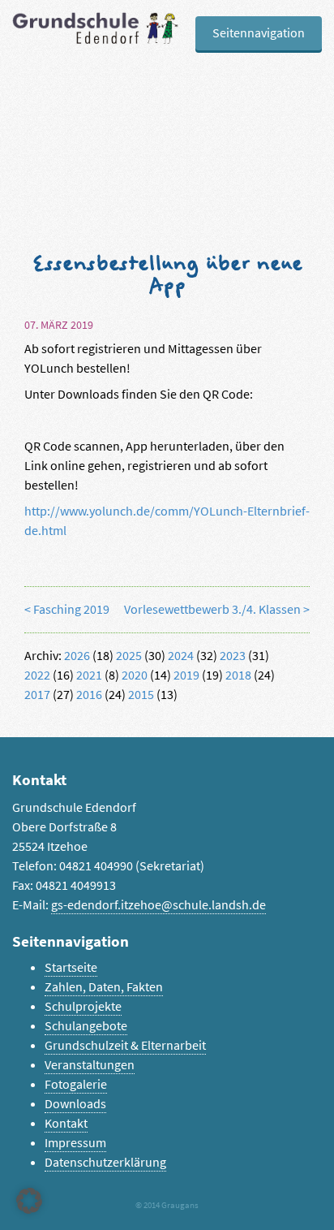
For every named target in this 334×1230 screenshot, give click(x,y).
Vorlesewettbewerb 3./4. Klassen (212, 609)
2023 (233, 655)
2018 (238, 675)
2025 (129, 655)
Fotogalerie (76, 1084)
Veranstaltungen (90, 1064)
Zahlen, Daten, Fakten (104, 986)
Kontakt (66, 1123)
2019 (186, 675)
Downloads (75, 1103)
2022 (37, 675)
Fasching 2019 (71, 609)
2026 (77, 655)
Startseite (71, 967)
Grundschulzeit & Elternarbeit (125, 1045)
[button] (29, 1201)
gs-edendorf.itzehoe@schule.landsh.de (158, 904)
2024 (181, 655)
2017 (37, 694)
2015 (141, 694)
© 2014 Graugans (167, 1205)
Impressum (75, 1142)
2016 (89, 694)
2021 (89, 675)
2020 (135, 675)
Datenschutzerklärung (105, 1162)
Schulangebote (86, 1025)
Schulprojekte (83, 1006)
